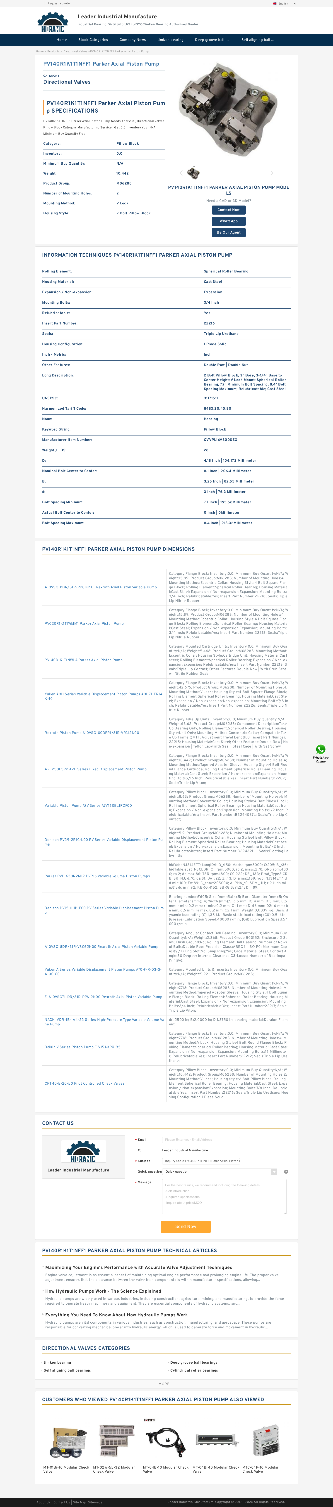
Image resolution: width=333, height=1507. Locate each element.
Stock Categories (93, 40)
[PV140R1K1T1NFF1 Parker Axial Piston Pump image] (229, 111)
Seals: (47, 334)
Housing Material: (58, 282)
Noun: (47, 419)
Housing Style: (56, 213)
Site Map (79, 1503)
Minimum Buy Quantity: (64, 163)
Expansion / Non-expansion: (67, 292)
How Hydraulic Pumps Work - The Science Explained (103, 1291)
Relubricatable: (56, 313)
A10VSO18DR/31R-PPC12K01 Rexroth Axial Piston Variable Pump (101, 587)
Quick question (150, 1172)
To (139, 1150)
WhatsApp (229, 221)
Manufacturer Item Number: (67, 440)
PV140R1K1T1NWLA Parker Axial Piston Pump (84, 660)
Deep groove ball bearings (215, 40)
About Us (43, 1503)
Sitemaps (95, 1503)
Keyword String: (56, 429)
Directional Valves (75, 51)
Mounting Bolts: (56, 302)
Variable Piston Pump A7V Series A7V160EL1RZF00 (88, 806)
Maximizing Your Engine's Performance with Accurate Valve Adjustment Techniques (138, 1268)
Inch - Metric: (54, 355)
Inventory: (52, 153)
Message (143, 1183)
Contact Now (228, 210)
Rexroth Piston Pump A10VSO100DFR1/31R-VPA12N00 (92, 733)
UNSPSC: (50, 398)
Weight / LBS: (54, 450)
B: (44, 481)
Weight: (50, 173)
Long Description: (58, 375)
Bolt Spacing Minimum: (63, 502)
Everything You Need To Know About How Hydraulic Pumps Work (116, 1315)
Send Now (185, 1227)
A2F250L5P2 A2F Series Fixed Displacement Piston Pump (96, 769)
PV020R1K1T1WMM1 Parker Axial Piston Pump (84, 624)
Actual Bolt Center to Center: (68, 513)
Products (53, 51)
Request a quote (59, 3)
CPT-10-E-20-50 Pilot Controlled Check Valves (85, 1083)
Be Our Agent (229, 232)
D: (44, 461)
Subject (142, 1161)
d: (43, 492)
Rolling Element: (57, 271)
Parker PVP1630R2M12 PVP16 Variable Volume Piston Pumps (97, 876)
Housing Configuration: (62, 344)
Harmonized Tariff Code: (64, 409)
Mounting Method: (59, 203)
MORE (164, 1384)
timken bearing (170, 40)
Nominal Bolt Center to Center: (69, 471)
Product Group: (56, 183)
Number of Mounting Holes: (67, 193)
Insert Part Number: (60, 323)
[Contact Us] (321, 753)
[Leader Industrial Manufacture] (53, 22)
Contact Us (61, 1503)
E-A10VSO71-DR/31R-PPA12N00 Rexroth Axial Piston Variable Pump (103, 997)
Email (141, 1140)
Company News (133, 40)
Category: (52, 144)
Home (62, 40)
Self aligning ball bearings (261, 40)
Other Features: (56, 365)
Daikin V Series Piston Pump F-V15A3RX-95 (83, 1047)
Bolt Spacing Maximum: (63, 523)
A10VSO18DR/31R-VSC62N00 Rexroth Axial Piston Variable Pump (101, 947)
